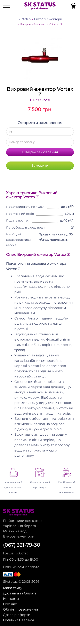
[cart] (73, 6)
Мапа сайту (12, 588)
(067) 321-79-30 (21, 545)
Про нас (10, 604)
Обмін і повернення (20, 609)
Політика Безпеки (18, 620)
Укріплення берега (19, 526)
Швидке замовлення (40, 152)
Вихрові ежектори (48, 19)
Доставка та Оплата (20, 593)
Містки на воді (15, 531)
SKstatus (24, 19)
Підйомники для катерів (24, 521)
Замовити (40, 165)
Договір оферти (16, 615)
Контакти (11, 598)
